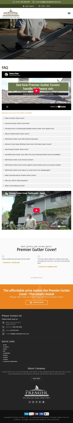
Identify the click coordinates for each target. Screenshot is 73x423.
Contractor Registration (10, 361)
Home (5, 345)
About (5, 349)
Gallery (5, 355)
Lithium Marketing (53, 419)
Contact (5, 357)
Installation (6, 353)
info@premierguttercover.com (50, 2)
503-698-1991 (25, 2)
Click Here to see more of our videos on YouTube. (17, 113)
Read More (36, 378)
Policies (5, 359)
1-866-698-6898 (17, 327)
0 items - (45, 6)
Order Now (38, 302)
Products (6, 347)
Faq (4, 351)
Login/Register (29, 6)
